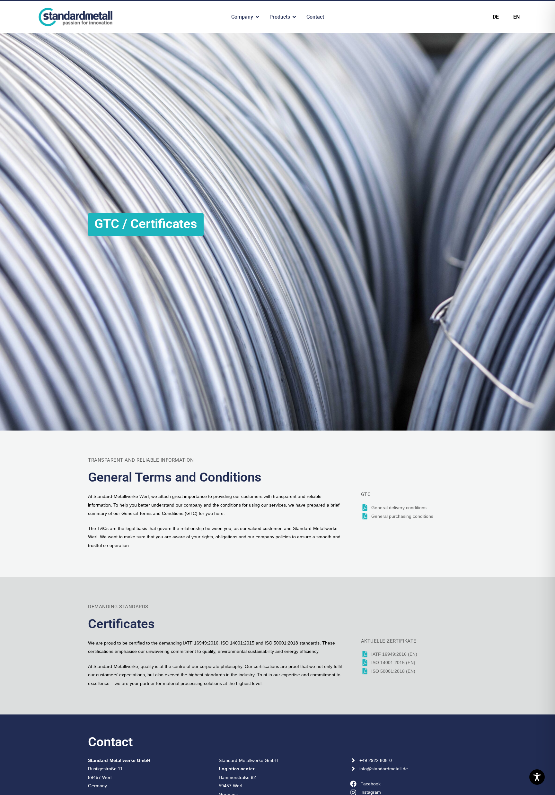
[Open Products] (294, 17)
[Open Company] (257, 17)
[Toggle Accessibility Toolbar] (537, 777)
